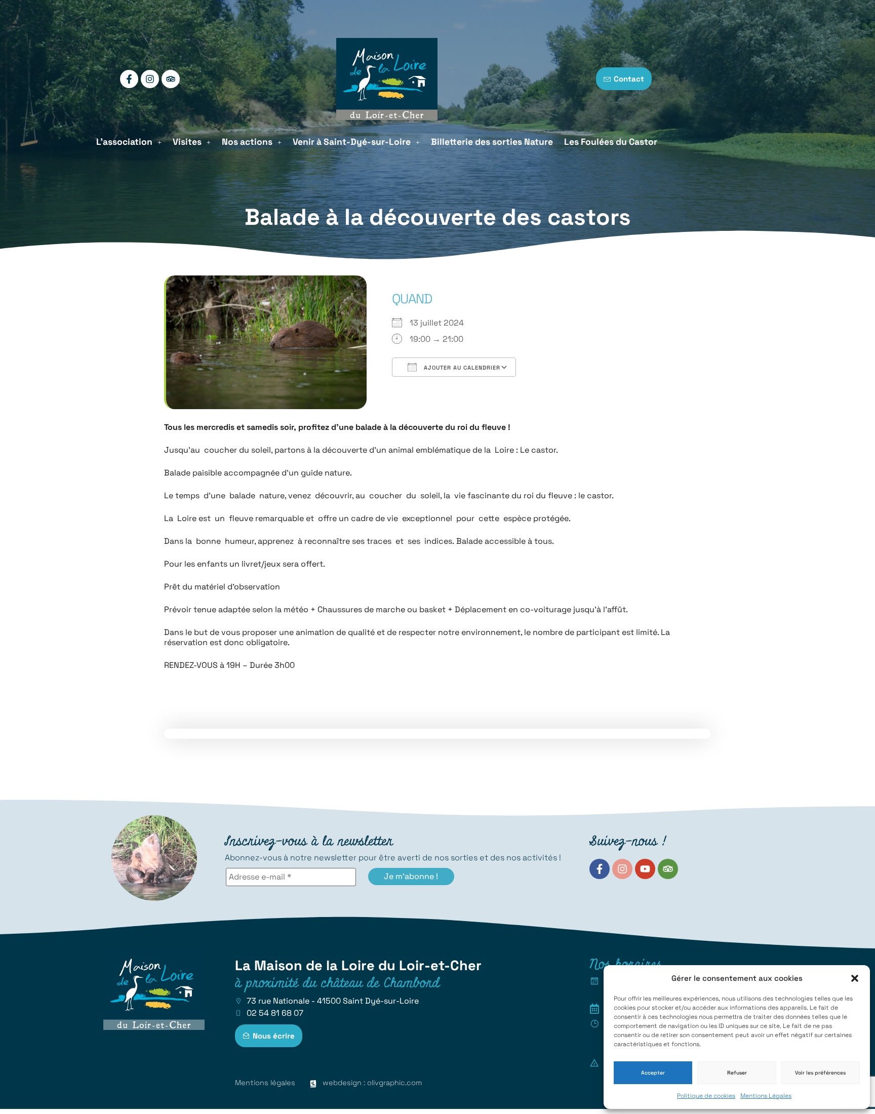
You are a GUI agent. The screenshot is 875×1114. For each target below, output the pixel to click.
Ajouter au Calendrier (461, 367)
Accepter (653, 1072)
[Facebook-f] (129, 79)
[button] (855, 978)
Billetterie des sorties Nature (492, 141)
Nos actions (247, 141)
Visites (187, 141)
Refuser (737, 1072)
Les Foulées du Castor (610, 141)
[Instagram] (150, 79)
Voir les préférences (820, 1072)
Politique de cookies (706, 1096)
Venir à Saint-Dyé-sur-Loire (352, 141)
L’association (124, 141)
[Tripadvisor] (171, 79)
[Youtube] (645, 869)
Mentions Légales (765, 1096)
